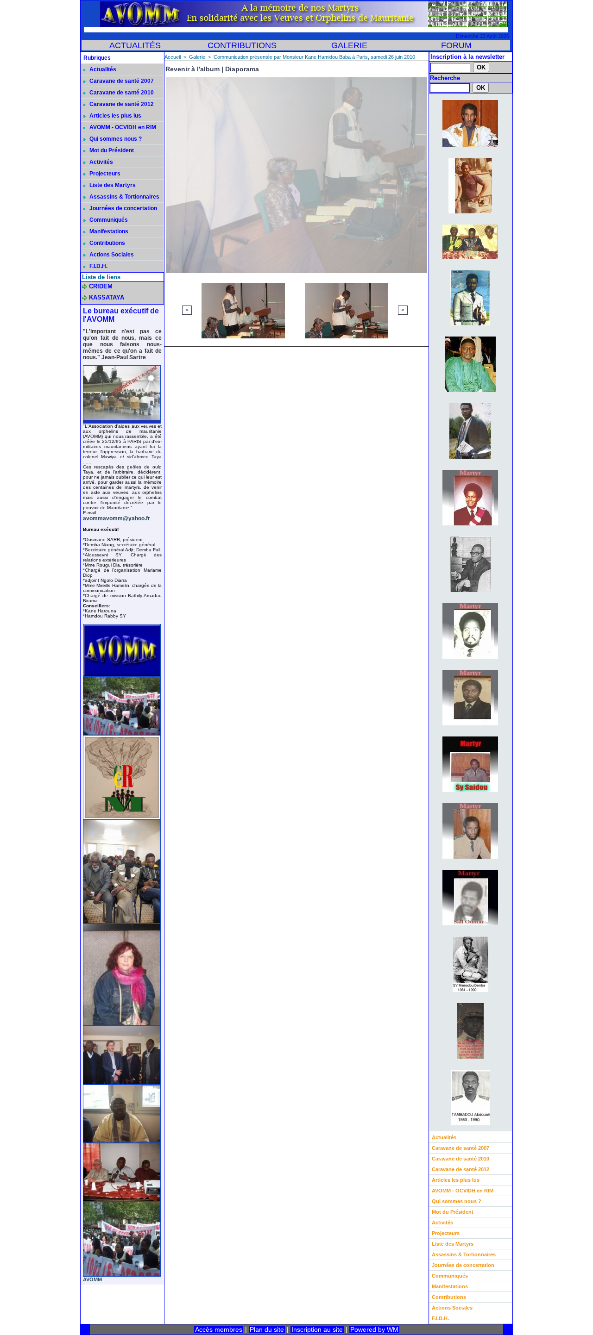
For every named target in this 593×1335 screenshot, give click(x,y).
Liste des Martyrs (112, 185)
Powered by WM (374, 1329)
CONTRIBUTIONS (242, 45)
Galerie (197, 57)
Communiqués (108, 220)
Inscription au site (317, 1329)
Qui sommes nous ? (115, 139)
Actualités (102, 69)
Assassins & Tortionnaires (123, 196)
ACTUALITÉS (135, 45)
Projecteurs (104, 173)
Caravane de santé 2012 (121, 104)
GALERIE (349, 45)
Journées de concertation (122, 208)
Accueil (172, 57)
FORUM (456, 45)
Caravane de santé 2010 (121, 92)
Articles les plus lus (114, 115)
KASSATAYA (106, 297)
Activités (100, 162)
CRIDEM (101, 286)
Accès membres (218, 1329)
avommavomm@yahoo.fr (116, 518)
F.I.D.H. (97, 266)
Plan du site (267, 1329)
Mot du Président (111, 150)
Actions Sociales (111, 254)
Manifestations (108, 231)
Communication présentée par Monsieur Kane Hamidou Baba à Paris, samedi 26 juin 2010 (314, 57)
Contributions (106, 243)
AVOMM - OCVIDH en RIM (122, 127)
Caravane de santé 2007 (121, 81)
